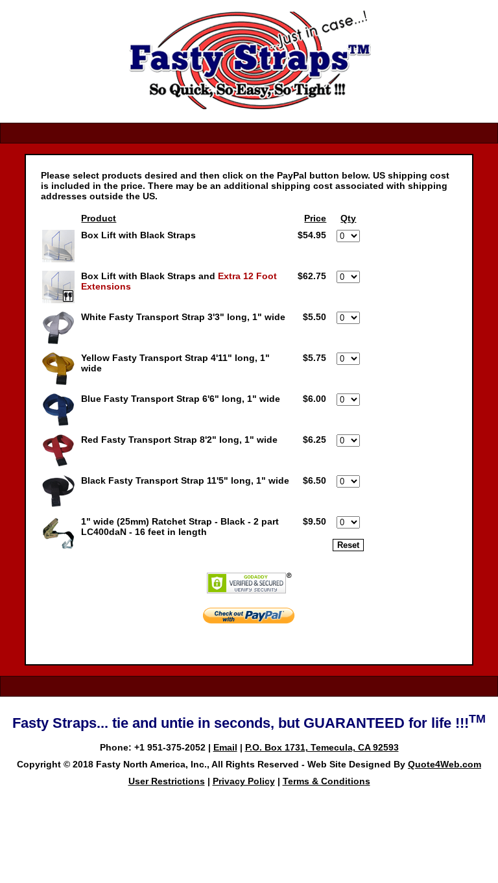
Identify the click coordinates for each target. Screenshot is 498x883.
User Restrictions (166, 781)
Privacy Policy (244, 781)
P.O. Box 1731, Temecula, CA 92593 (322, 747)
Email (225, 747)
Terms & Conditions (326, 781)
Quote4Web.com (444, 764)
